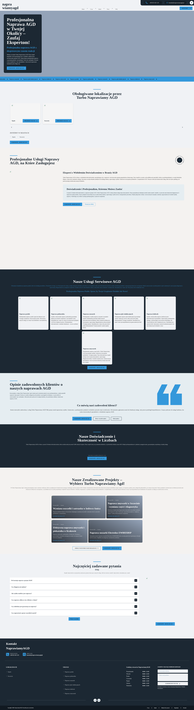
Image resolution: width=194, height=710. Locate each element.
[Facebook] (191, 3)
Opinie (99, 9)
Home (83, 9)
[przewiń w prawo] (182, 127)
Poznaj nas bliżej (89, 204)
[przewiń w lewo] (11, 127)
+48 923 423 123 (14, 655)
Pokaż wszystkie (74, 619)
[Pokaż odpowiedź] (135, 580)
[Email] (98, 700)
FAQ (116, 9)
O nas (91, 9)
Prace (108, 9)
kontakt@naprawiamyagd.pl (35, 655)
